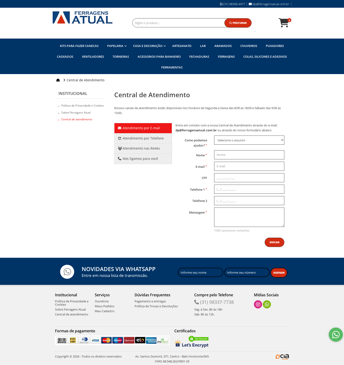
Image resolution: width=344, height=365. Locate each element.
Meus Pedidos (104, 306)
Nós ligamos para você (140, 158)
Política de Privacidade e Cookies (82, 105)
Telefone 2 (199, 201)
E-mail (201, 166)
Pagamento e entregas (150, 301)
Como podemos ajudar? (196, 142)
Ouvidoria (102, 301)
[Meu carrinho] (286, 25)
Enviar (274, 242)
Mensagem (198, 212)
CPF (204, 178)
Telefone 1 (198, 189)
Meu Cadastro (104, 311)
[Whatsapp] (267, 304)
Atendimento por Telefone (143, 138)
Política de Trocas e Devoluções (156, 306)
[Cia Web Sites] (282, 356)
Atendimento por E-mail (141, 128)
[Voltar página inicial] (58, 80)
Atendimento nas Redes (141, 148)
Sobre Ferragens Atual (76, 113)
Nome (201, 155)
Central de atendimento (76, 119)
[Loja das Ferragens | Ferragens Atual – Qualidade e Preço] (82, 17)
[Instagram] (258, 304)
